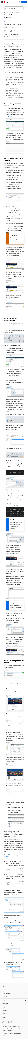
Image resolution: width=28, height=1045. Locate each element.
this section (9, 116)
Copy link (14, 30)
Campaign (16, 12)
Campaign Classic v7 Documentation (10, 16)
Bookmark (7, 30)
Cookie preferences (7, 1030)
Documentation (8, 12)
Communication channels (12, 36)
